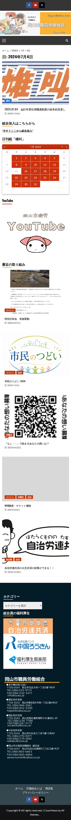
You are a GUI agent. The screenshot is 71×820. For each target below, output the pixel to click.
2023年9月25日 (14, 447)
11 (44, 164)
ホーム (19, 788)
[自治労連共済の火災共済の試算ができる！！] (35, 541)
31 (35, 184)
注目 (20, 372)
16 (25, 171)
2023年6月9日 (13, 509)
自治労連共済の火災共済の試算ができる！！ (29, 568)
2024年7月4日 (13, 113)
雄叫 (8, 100)
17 (35, 171)
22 (16, 177)
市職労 (9, 434)
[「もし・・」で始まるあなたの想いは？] (35, 416)
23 (25, 177)
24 (35, 177)
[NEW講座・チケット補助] (35, 479)
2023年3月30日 (14, 572)
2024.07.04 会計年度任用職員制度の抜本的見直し (35, 109)
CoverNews (50, 810)
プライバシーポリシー (35, 792)
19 (54, 171)
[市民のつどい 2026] (35, 354)
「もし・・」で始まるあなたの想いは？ (27, 443)
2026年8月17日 (13, 322)
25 (44, 177)
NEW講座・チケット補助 (18, 505)
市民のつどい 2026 (16, 381)
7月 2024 (35, 146)
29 (16, 184)
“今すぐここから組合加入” (17, 130)
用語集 (49, 788)
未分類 (9, 559)
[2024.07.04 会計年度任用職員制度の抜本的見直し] (35, 82)
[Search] (67, 40)
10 (35, 164)
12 (54, 164)
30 (25, 184)
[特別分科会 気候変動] (35, 292)
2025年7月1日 (13, 385)
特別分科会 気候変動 (17, 318)
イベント (10, 310)
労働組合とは (34, 788)
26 (54, 177)
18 (44, 171)
